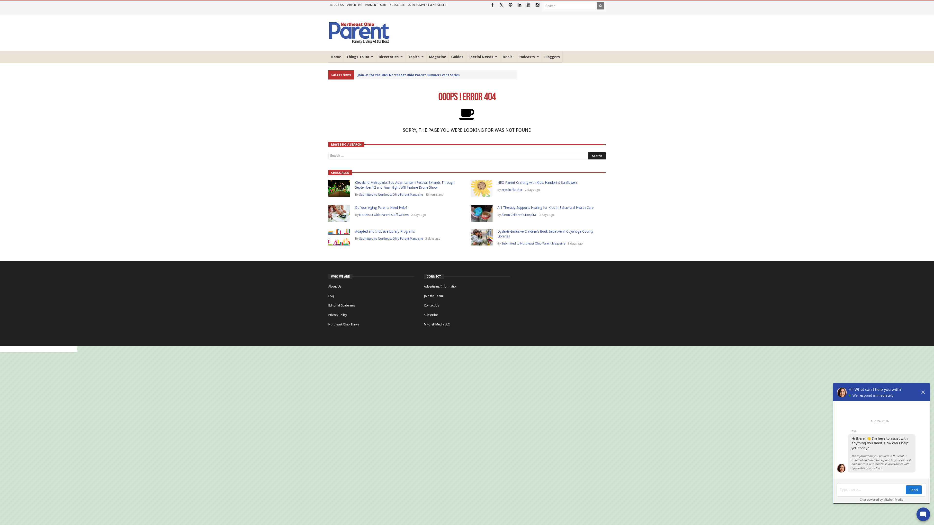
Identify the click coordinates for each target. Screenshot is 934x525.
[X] (501, 4)
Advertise (354, 5)
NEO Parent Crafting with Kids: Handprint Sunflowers (537, 182)
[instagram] (537, 4)
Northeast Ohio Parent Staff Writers (384, 215)
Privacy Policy (337, 315)
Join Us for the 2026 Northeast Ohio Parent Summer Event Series (409, 75)
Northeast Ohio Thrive (343, 324)
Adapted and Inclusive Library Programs (385, 231)
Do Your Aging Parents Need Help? (381, 208)
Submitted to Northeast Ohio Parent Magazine (391, 194)
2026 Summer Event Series (427, 5)
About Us (337, 5)
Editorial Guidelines (341, 305)
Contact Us (431, 305)
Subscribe (397, 5)
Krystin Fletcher (512, 190)
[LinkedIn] (519, 4)
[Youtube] (528, 4)
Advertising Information (441, 286)
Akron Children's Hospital (519, 215)
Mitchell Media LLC (437, 324)
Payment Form (375, 5)
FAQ (331, 296)
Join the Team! (434, 296)
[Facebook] (492, 4)
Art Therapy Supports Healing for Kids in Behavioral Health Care (545, 208)
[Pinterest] (510, 4)
